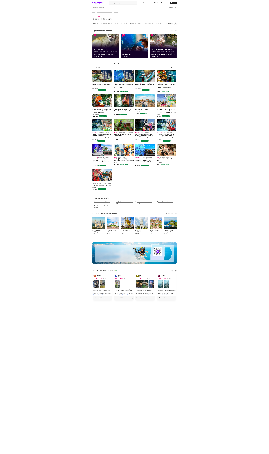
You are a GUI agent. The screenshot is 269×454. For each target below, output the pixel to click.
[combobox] (123, 2)
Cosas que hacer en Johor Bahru (139, 231)
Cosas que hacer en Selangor (96, 231)
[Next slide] (175, 24)
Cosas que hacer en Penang (154, 231)
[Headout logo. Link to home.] (97, 3)
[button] (98, 7)
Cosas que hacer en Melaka (111, 231)
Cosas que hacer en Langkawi (168, 231)
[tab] (95, 23)
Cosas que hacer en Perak (125, 231)
